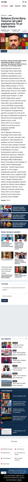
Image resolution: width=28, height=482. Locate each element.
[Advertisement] (14, 321)
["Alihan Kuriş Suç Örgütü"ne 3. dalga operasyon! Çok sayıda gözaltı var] (21, 255)
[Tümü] (26, 339)
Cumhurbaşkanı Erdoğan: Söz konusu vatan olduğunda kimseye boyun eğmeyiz (7, 244)
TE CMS (4, 2)
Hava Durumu (20, 449)
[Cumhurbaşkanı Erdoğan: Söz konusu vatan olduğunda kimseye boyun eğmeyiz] (7, 238)
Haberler (3, 15)
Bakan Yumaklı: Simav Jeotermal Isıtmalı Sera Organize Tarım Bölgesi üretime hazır (19, 384)
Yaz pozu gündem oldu (7, 259)
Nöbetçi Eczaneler (7, 449)
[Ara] (23, 2)
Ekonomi (17, 6)
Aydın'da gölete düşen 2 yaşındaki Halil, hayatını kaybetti (19, 354)
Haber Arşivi (6, 464)
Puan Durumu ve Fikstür (20, 453)
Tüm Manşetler (7, 458)
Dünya (24, 6)
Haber (11, 6)
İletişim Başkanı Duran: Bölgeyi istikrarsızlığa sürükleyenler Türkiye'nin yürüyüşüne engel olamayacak (19, 361)
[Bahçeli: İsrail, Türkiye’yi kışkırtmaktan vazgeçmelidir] (21, 269)
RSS (4, 472)
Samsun (15, 373)
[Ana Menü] (25, 2)
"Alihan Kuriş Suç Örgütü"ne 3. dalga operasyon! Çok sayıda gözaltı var (20, 261)
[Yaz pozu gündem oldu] (7, 255)
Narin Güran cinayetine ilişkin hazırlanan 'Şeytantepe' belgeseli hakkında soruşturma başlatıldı (19, 346)
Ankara (14, 358)
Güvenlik (15, 342)
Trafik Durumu (6, 452)
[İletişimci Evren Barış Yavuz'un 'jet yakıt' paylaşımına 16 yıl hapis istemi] (14, 41)
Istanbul (15, 365)
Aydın (14, 350)
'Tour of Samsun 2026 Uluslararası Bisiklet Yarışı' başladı (19, 377)
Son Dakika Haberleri (18, 459)
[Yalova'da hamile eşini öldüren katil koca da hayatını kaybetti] (7, 270)
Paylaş (4, 51)
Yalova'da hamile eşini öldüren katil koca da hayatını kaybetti (6, 276)
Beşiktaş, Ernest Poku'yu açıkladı (19, 369)
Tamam (19, 480)
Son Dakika (4, 6)
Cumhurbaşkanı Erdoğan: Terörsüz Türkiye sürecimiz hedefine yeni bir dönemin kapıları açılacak (19, 246)
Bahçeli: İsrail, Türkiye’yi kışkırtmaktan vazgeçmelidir (21, 276)
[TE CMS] (14, 441)
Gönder (4, 300)
